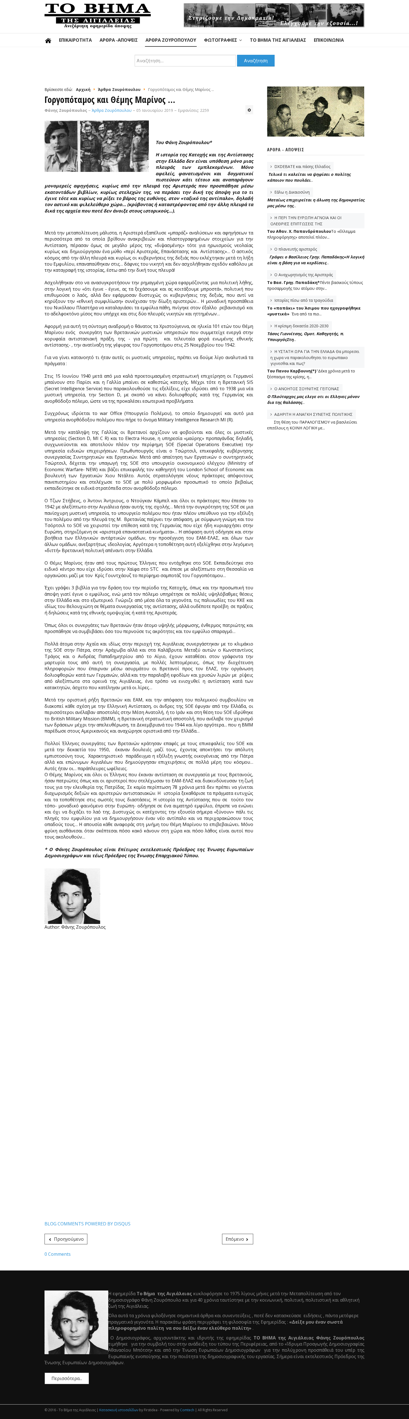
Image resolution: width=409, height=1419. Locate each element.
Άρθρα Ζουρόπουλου (171, 40)
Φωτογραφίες (220, 40)
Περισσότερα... (66, 1378)
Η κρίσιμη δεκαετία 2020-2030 (301, 325)
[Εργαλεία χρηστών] (249, 109)
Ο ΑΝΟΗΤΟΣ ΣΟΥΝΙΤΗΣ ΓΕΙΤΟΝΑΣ (306, 388)
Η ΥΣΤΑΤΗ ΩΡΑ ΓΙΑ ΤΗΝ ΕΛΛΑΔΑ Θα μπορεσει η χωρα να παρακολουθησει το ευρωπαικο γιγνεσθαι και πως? (314, 357)
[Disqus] (149, 1006)
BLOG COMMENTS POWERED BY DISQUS (87, 1224)
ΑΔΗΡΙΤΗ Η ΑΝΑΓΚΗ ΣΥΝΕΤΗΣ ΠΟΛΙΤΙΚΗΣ (313, 414)
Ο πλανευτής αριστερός (295, 249)
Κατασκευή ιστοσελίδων (118, 1410)
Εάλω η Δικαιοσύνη (291, 192)
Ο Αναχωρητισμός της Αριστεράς (303, 274)
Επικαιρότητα (75, 40)
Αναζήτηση (256, 60)
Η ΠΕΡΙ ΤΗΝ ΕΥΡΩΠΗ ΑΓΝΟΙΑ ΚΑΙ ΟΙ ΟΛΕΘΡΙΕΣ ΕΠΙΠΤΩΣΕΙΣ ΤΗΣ (305, 220)
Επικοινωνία (329, 40)
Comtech (187, 1410)
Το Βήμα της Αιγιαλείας (278, 40)
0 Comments (58, 1254)
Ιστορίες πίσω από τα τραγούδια (303, 300)
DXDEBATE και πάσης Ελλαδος (301, 166)
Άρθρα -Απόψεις (119, 40)
